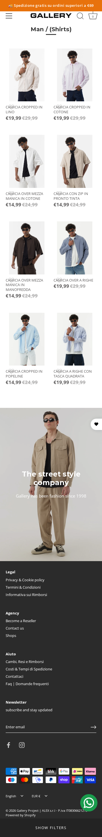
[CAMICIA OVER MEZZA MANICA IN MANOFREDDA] (27, 247)
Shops (11, 635)
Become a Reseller (21, 620)
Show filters (50, 827)
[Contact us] (88, 802)
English (11, 796)
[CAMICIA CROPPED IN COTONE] (75, 75)
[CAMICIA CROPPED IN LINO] (27, 75)
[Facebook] (8, 744)
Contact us (15, 628)
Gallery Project (28, 810)
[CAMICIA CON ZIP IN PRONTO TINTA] (75, 161)
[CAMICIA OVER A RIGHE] (75, 247)
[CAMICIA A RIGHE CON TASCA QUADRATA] (75, 339)
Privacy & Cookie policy (25, 579)
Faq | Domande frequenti (27, 683)
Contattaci (14, 676)
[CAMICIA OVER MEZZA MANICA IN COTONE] (27, 161)
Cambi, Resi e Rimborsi (25, 661)
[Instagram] (22, 744)
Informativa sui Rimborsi (26, 594)
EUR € (36, 796)
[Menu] (9, 16)
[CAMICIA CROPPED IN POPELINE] (27, 339)
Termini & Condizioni (23, 587)
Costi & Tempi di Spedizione (29, 669)
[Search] (80, 17)
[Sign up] (93, 727)
